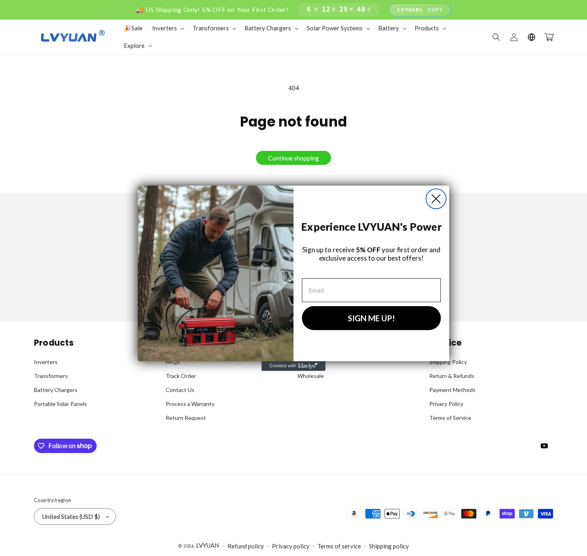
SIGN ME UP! (371, 318)
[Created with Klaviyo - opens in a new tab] (293, 366)
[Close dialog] (436, 199)
